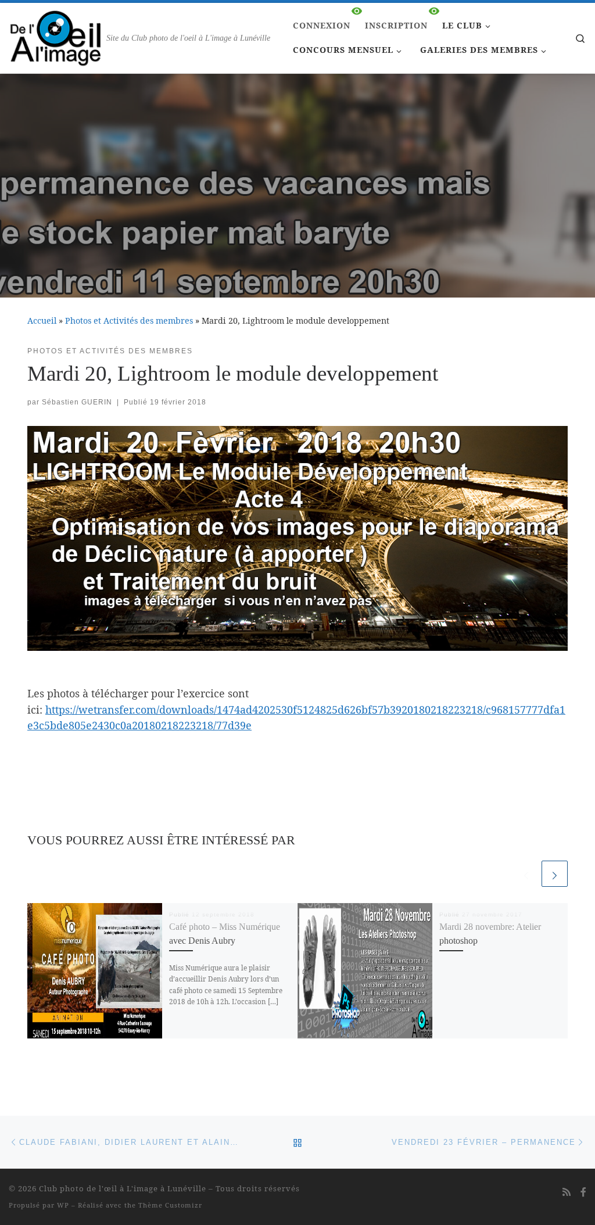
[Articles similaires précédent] (526, 874)
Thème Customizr (170, 1205)
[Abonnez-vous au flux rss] (566, 1192)
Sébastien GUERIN (77, 402)
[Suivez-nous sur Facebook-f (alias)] (583, 1192)
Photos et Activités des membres (129, 320)
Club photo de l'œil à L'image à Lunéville (122, 1188)
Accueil (41, 320)
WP (63, 1205)
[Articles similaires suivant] (555, 874)
